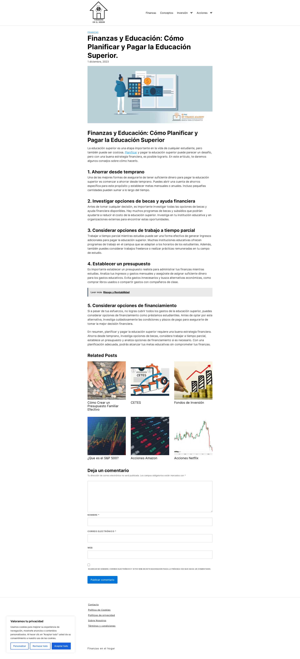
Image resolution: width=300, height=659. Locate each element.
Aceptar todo (61, 646)
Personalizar (19, 646)
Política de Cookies (99, 610)
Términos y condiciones (101, 625)
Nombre (93, 515)
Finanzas (151, 12)
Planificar (131, 152)
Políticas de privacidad (101, 615)
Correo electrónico (102, 531)
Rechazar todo (40, 646)
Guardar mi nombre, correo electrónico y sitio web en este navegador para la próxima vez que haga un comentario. (149, 569)
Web (90, 547)
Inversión (182, 12)
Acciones (202, 12)
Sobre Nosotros (97, 620)
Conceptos (166, 12)
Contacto (93, 604)
